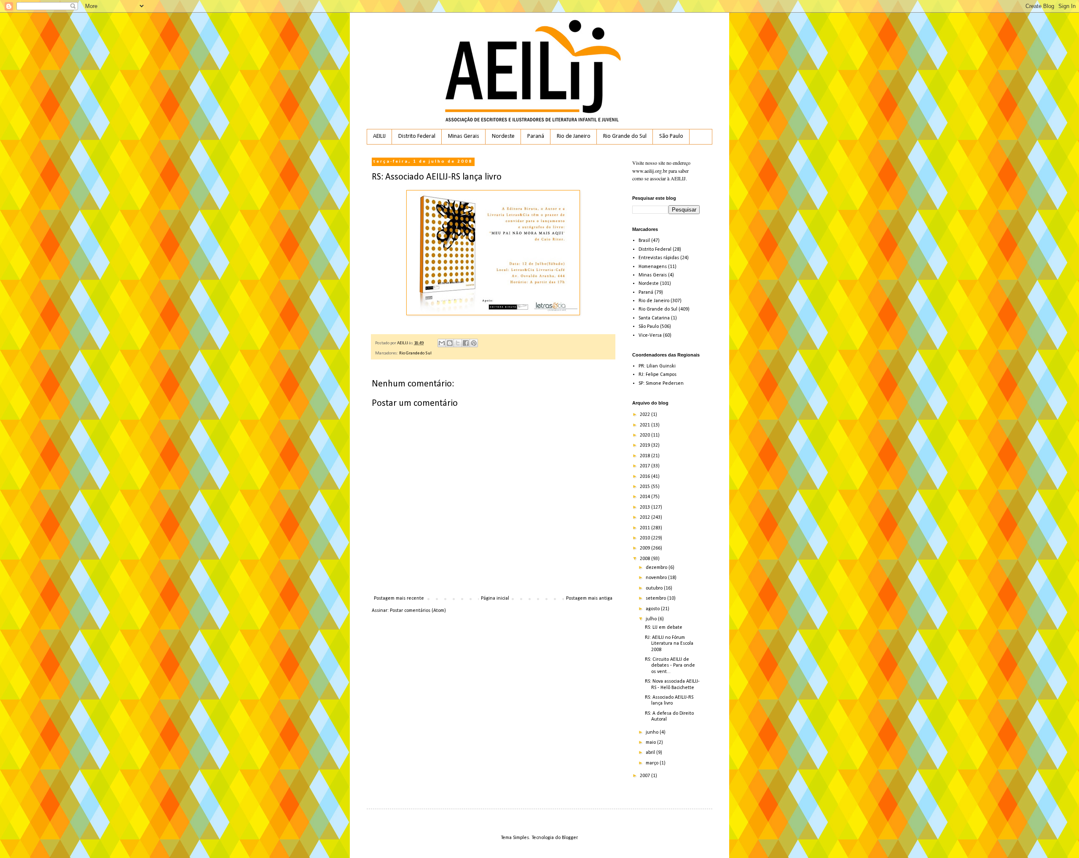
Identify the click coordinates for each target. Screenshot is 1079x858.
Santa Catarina (654, 318)
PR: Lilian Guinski (657, 366)
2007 (645, 775)
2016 (645, 476)
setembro (656, 598)
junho (653, 732)
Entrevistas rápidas (659, 257)
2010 (645, 538)
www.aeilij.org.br (649, 170)
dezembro (657, 567)
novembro (657, 577)
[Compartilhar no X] (458, 343)
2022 (645, 414)
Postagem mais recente (399, 598)
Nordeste (503, 136)
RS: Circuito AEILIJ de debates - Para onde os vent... (670, 665)
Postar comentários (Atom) (418, 610)
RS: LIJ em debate (663, 627)
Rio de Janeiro (573, 136)
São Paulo (671, 136)
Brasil (644, 240)
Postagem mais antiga (589, 598)
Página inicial (495, 598)
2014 (645, 496)
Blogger (569, 837)
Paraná (535, 136)
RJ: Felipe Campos (657, 374)
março (653, 763)
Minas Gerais (463, 136)
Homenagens (653, 266)
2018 (645, 455)
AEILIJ (379, 136)
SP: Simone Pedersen (661, 383)
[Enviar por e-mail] (442, 343)
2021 (645, 425)
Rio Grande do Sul (625, 136)
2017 (645, 466)
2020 (645, 435)
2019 (645, 445)
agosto (653, 608)
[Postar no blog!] (450, 343)
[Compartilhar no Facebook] (466, 343)
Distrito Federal (416, 136)
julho (652, 619)
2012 (645, 517)
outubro (655, 588)
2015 (645, 486)
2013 (645, 507)
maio (651, 742)
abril (651, 752)
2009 (645, 548)
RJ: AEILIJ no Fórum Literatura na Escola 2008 (669, 643)
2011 (645, 528)
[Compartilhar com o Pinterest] (474, 343)
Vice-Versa (650, 335)
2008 (645, 558)
